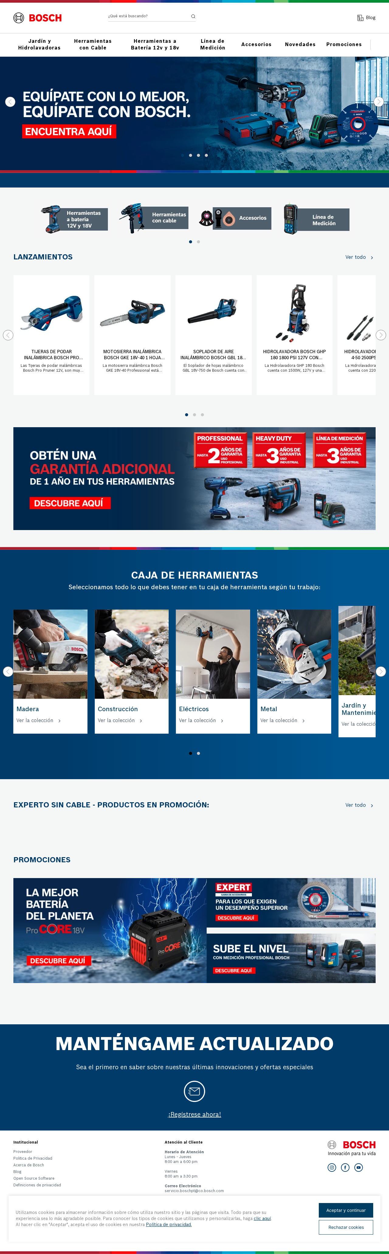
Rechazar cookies (346, 1227)
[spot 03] (235, 218)
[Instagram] (332, 1167)
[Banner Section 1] (194, 478)
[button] (182, 155)
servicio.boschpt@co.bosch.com (194, 1191)
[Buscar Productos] (193, 16)
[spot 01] (72, 218)
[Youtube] (358, 1167)
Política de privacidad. (169, 1225)
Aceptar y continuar (346, 1210)
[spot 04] (316, 218)
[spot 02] (153, 218)
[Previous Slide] (10, 101)
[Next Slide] (379, 101)
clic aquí (262, 1219)
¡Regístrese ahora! (194, 1115)
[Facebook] (345, 1167)
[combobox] (152, 18)
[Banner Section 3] (110, 930)
